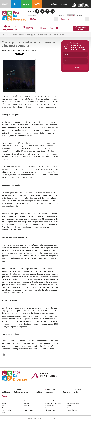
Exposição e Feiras (73, 403)
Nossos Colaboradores (21, 390)
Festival (26, 405)
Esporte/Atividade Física (53, 403)
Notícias (21, 35)
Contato (67, 392)
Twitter (42, 11)
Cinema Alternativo (30, 401)
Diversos (26, 403)
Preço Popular (6, 410)
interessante (17, 360)
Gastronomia (50, 405)
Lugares (79, 15)
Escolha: (70, 15)
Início (4, 35)
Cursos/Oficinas (72, 401)
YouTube (52, 11)
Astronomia (9, 360)
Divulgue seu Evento (82, 28)
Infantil (26, 408)
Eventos (71, 15)
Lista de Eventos (64, 28)
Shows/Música (50, 410)
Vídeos (4, 412)
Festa (3, 405)
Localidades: (32, 15)
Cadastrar (75, 67)
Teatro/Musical (72, 410)
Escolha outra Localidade (30, 28)
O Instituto (6, 390)
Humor (4, 408)
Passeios (70, 408)
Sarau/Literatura (29, 410)
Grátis (69, 405)
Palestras (48, 408)
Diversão (14, 35)
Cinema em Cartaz (51, 401)
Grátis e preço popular (10, 28)
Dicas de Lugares (50, 390)
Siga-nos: (31, 11)
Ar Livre (4, 401)
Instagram (47, 11)
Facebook (37, 11)
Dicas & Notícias (48, 28)
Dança (4, 403)
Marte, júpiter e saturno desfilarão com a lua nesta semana (45, 35)
